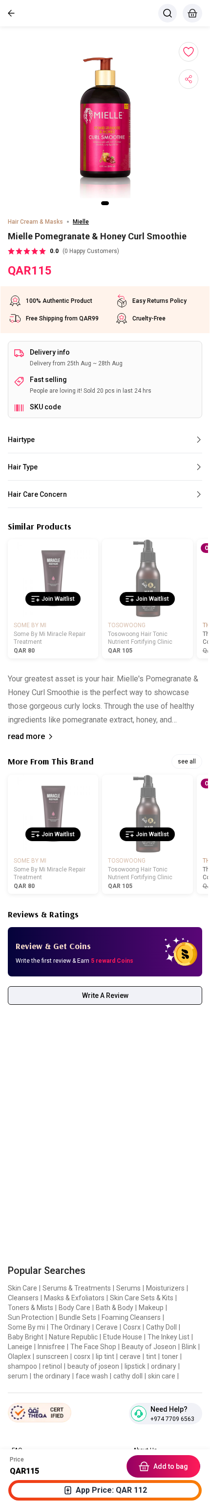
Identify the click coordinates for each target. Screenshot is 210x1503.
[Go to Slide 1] (105, 203)
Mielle (81, 221)
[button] (105, 122)
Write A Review (105, 995)
